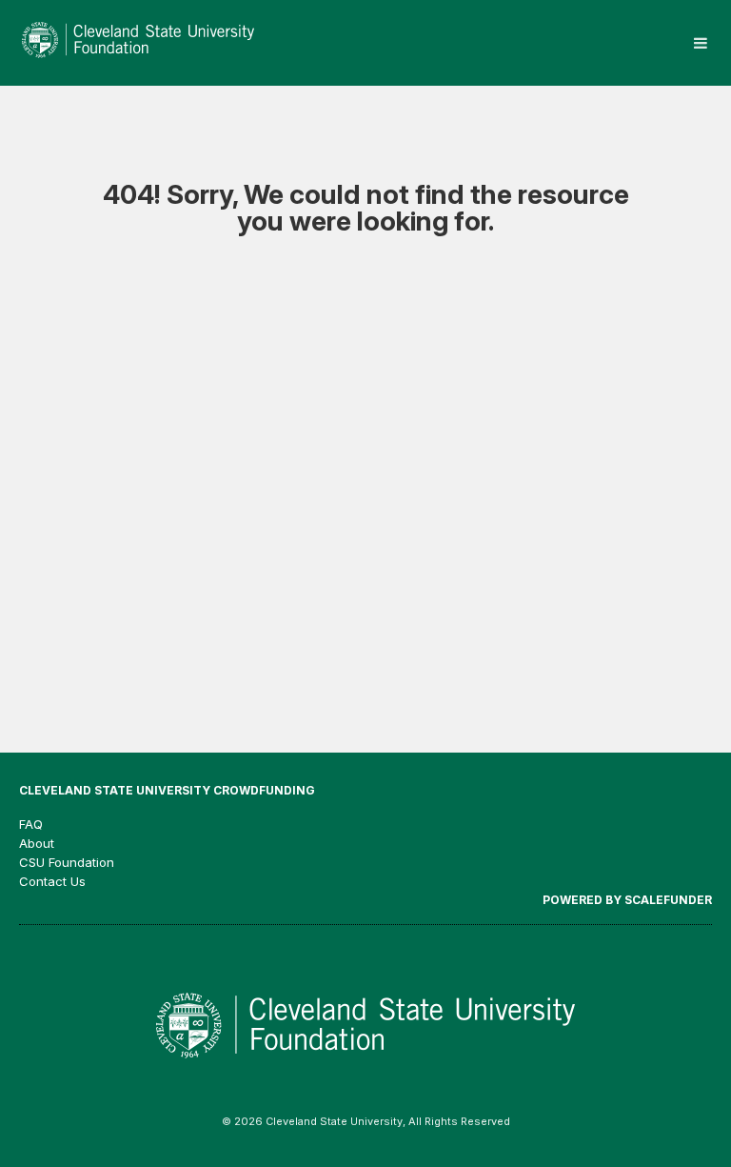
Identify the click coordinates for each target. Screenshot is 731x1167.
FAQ (31, 824)
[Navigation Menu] (700, 43)
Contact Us (52, 881)
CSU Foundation (66, 862)
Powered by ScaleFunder (627, 900)
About (36, 843)
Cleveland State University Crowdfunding (167, 790)
